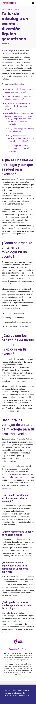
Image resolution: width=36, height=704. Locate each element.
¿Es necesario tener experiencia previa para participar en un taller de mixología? (21, 138)
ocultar (21, 84)
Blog (10, 51)
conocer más (7, 488)
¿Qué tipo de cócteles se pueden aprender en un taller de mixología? (20, 148)
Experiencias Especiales (10, 10)
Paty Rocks (28, 474)
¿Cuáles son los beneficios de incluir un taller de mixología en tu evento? (18, 106)
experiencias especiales (11, 474)
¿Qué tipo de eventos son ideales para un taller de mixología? (19, 121)
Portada (4, 51)
